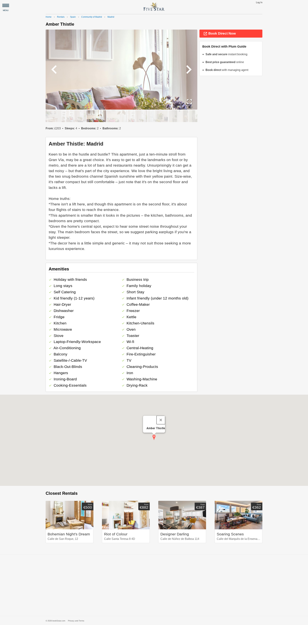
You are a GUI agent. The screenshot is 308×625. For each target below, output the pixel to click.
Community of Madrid (91, 17)
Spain (73, 17)
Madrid (110, 17)
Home (49, 17)
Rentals (61, 17)
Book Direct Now (219, 34)
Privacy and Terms (76, 621)
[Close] (160, 420)
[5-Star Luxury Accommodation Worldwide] (154, 6)
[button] (154, 437)
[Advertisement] (154, 585)
